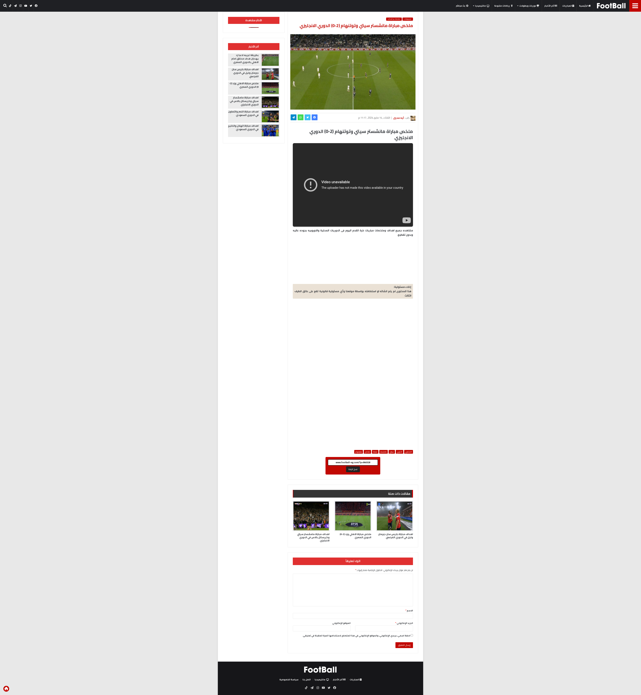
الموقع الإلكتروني (341, 623)
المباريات (567, 6)
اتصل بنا (306, 679)
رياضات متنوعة (502, 6)
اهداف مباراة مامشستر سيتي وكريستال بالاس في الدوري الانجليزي (313, 537)
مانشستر (383, 451)
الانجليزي (408, 451)
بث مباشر (460, 6)
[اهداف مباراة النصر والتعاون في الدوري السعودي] (270, 116)
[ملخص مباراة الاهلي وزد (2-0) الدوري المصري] (353, 516)
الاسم (409, 610)
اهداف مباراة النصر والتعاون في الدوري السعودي (243, 113)
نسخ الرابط (353, 469)
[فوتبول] (611, 5)
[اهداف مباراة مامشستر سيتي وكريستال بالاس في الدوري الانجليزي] (311, 516)
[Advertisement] (353, 326)
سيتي (392, 451)
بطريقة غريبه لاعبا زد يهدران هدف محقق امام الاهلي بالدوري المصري (245, 58)
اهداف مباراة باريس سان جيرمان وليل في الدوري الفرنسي (395, 535)
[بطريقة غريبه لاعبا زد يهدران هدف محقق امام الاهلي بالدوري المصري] (270, 59)
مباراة (375, 451)
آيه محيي (398, 117)
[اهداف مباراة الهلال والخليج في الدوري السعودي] (270, 130)
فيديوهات (407, 19)
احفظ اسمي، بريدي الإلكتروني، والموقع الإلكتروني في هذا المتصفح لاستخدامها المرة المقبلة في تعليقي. (356, 636)
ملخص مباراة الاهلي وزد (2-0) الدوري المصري (355, 535)
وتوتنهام (358, 451)
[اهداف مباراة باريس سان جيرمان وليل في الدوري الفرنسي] (394, 516)
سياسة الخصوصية (288, 679)
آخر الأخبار (549, 6)
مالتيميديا (480, 6)
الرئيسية (583, 6)
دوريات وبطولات (528, 6)
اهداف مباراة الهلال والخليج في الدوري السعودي (243, 127)
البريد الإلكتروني (404, 623)
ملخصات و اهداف (394, 19)
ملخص (367, 451)
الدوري (399, 451)
